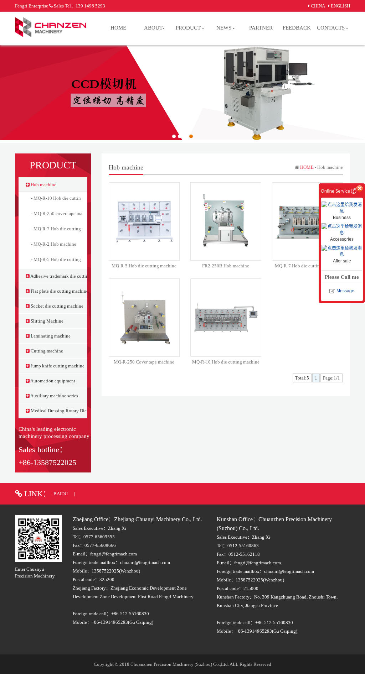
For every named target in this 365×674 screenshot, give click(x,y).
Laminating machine (50, 336)
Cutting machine (46, 351)
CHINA (318, 6)
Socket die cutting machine (56, 306)
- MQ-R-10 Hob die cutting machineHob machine (79, 198)
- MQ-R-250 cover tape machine (62, 213)
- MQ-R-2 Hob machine (53, 244)
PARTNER (261, 28)
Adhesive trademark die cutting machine (58, 276)
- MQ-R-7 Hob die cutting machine (64, 228)
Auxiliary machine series (54, 395)
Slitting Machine (46, 321)
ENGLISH (340, 6)
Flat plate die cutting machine (58, 291)
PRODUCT (189, 28)
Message (345, 290)
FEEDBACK (297, 28)
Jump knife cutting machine (57, 366)
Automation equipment (52, 380)
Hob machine (43, 184)
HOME (118, 28)
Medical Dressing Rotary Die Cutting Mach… (58, 410)
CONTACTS (331, 28)
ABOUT (153, 28)
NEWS (224, 28)
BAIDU (61, 493)
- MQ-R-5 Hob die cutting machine (64, 259)
